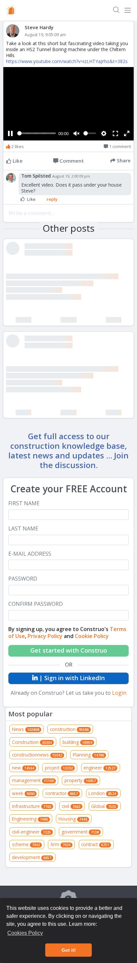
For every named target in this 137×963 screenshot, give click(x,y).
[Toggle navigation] (128, 10)
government (80, 832)
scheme (26, 844)
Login (119, 692)
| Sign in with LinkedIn (71, 678)
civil (71, 806)
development (31, 857)
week (23, 793)
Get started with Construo (68, 650)
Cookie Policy (92, 636)
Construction (32, 742)
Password (22, 578)
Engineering (30, 819)
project (59, 767)
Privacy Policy (45, 636)
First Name (24, 503)
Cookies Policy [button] (25, 933)
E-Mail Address (29, 553)
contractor (61, 793)
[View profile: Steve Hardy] (15, 31)
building (77, 742)
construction (69, 729)
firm (60, 844)
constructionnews (37, 755)
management (33, 780)
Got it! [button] (69, 950)
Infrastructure (31, 806)
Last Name (23, 528)
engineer (99, 767)
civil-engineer (31, 832)
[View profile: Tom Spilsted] (12, 178)
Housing (73, 819)
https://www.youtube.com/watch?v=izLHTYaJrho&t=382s (67, 61)
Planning (88, 755)
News (25, 729)
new (23, 767)
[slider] (36, 133)
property (80, 780)
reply (52, 199)
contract (95, 844)
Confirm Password (35, 604)
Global (103, 806)
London (102, 793)
